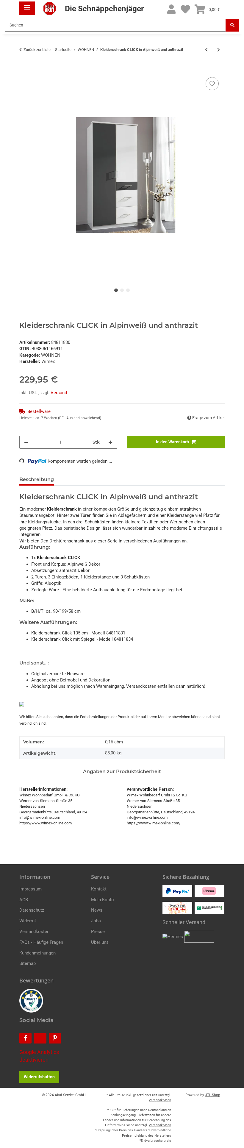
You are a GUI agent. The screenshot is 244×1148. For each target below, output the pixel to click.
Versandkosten (34, 931)
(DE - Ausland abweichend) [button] (79, 418)
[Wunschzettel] (185, 9)
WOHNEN (50, 355)
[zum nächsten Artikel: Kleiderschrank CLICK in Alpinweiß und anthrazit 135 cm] (218, 49)
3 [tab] (128, 290)
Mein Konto (102, 899)
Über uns (100, 942)
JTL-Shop (212, 1095)
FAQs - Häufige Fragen (41, 942)
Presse (98, 931)
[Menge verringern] (26, 442)
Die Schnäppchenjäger (103, 8)
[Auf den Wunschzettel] (212, 83)
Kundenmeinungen (37, 953)
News (96, 910)
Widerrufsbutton (39, 1076)
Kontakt (99, 889)
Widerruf (27, 921)
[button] (171, 9)
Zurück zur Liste (37, 49)
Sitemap (27, 963)
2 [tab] (122, 290)
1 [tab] (116, 290)
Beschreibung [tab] (36, 479)
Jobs (96, 921)
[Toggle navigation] (27, 5)
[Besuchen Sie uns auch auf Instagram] (40, 1038)
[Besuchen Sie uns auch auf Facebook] (25, 1038)
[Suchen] (232, 25)
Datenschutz (31, 910)
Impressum (30, 889)
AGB (23, 899)
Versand (59, 392)
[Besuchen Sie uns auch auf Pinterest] (55, 1038)
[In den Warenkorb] (24, 69)
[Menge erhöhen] (110, 442)
